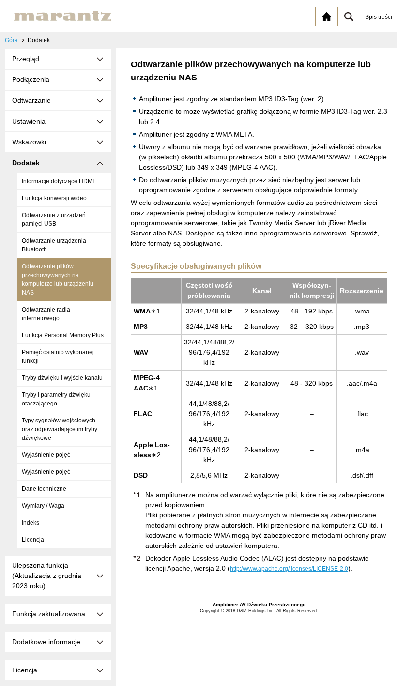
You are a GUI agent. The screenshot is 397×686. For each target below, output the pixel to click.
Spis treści (378, 17)
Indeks (30, 522)
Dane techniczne (44, 488)
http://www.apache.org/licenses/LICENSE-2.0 (289, 568)
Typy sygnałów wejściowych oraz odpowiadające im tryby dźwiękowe (59, 429)
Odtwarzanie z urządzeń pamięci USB (54, 219)
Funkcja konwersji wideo (54, 198)
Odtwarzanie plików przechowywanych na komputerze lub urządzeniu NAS (57, 279)
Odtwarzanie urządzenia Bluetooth (54, 245)
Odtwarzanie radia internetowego (46, 314)
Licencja (33, 539)
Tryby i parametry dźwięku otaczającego (56, 399)
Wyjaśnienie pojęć (46, 455)
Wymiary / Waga (43, 505)
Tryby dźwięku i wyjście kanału (62, 377)
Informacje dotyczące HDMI (58, 181)
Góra (11, 40)
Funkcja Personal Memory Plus (63, 335)
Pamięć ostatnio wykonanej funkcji (58, 356)
